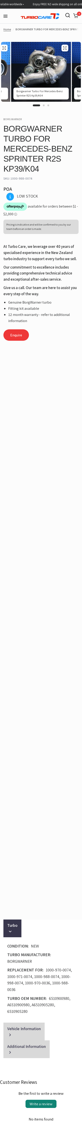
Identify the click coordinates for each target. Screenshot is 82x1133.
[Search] (68, 15)
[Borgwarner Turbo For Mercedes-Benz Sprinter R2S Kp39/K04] (64, 48)
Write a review (41, 1103)
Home (7, 29)
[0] (75, 15)
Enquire (16, 335)
